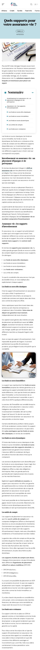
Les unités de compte (15, 125)
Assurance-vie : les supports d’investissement (16, 107)
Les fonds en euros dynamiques (18, 120)
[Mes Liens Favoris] (14, 4)
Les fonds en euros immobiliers (18, 116)
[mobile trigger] (3, 4)
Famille (20, 31)
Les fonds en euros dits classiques (19, 112)
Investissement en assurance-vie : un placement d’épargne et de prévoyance (19, 100)
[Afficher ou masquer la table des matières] (28, 92)
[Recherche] (31, 4)
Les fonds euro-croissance (17, 129)
